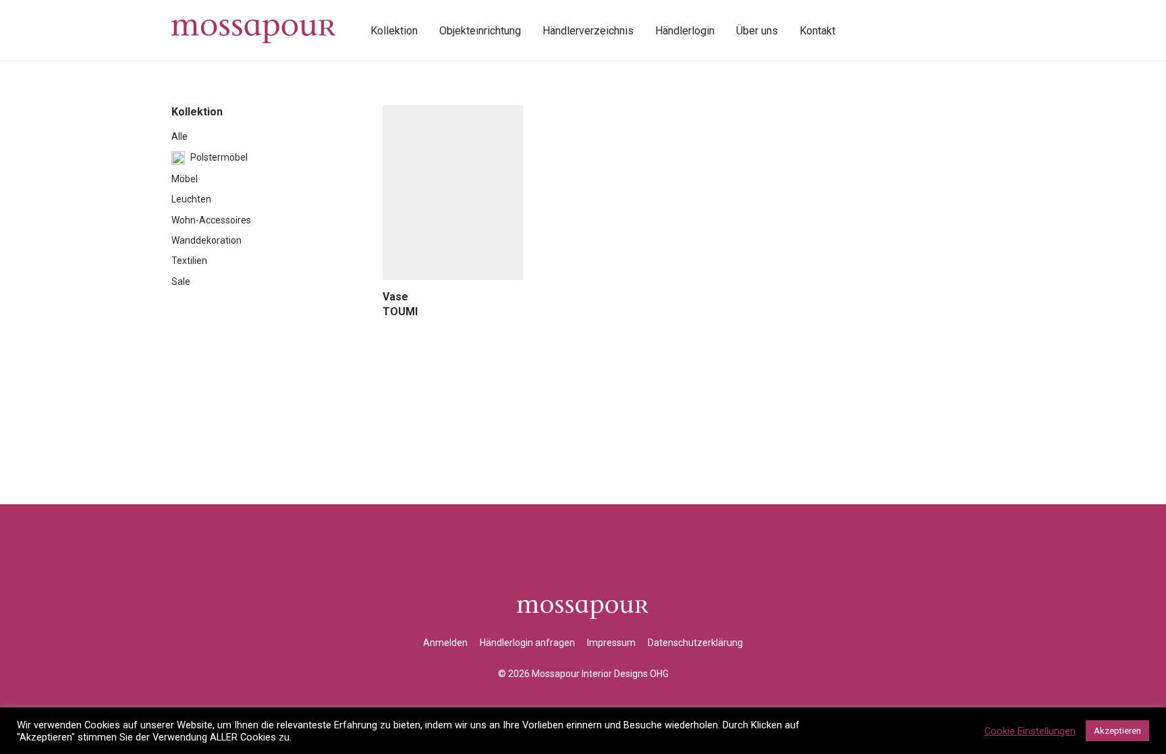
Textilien (189, 260)
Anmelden (445, 642)
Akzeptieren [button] (1117, 731)
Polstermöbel (219, 157)
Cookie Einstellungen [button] (1030, 731)
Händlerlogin (685, 30)
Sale (180, 281)
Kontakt (817, 30)
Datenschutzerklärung (695, 642)
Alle (179, 136)
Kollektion (394, 30)
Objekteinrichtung (480, 30)
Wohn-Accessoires (211, 220)
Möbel (184, 178)
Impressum (611, 642)
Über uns (757, 30)
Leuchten (191, 199)
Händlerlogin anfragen (527, 642)
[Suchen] (861, 31)
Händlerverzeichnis (588, 30)
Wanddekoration (206, 240)
